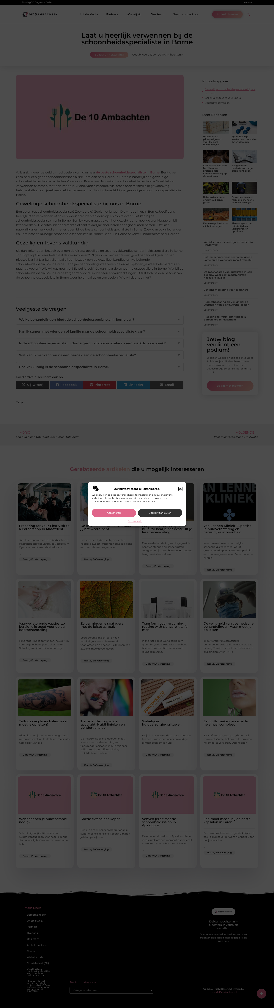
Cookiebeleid (135, 521)
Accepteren (114, 512)
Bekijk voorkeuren (160, 512)
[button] (180, 489)
